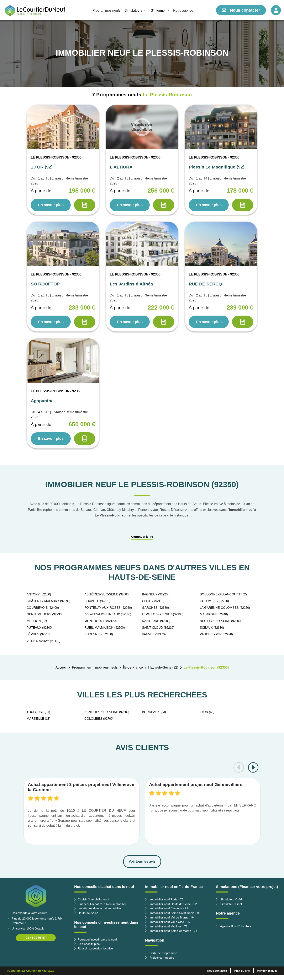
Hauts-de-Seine (88, 913)
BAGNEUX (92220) (155, 594)
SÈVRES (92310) (39, 634)
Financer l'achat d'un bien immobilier (102, 904)
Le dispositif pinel (89, 943)
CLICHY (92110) (153, 601)
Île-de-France (133, 667)
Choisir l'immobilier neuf (93, 899)
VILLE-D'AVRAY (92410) (43, 641)
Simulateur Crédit (231, 899)
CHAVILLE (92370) (97, 601)
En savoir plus (51, 205)
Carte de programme (163, 953)
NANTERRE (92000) (156, 621)
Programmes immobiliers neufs (95, 667)
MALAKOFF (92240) (214, 614)
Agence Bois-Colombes (235, 926)
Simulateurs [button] (134, 10)
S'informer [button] (159, 10)
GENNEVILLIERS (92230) (45, 614)
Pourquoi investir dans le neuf (97, 939)
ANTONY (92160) (39, 594)
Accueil (61, 667)
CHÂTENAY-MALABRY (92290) (48, 601)
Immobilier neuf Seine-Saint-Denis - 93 (174, 913)
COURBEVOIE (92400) (43, 607)
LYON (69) (207, 712)
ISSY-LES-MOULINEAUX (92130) (107, 614)
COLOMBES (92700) (214, 601)
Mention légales (267, 970)
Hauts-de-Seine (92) (163, 667)
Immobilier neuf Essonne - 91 (168, 908)
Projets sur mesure (161, 957)
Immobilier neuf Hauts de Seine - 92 (173, 904)
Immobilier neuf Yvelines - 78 (168, 926)
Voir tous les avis (142, 861)
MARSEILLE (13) (38, 718)
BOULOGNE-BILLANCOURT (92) (223, 594)
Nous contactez (217, 970)
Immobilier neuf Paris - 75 (166, 899)
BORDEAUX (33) (154, 712)
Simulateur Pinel (231, 904)
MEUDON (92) (37, 621)
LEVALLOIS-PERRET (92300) (162, 614)
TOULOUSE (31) (38, 712)
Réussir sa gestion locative (95, 948)
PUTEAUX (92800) (40, 627)
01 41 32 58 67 (36, 937)
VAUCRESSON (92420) (216, 634)
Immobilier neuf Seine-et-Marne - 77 (173, 930)
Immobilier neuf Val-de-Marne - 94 (172, 917)
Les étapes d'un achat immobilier (99, 908)
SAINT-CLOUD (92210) (158, 627)
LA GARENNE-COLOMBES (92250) (225, 607)
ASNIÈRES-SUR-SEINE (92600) (107, 594)
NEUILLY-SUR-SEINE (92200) (221, 621)
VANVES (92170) (154, 634)
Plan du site (242, 970)
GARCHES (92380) (155, 607)
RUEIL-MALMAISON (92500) (104, 627)
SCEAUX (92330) (212, 627)
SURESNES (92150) (98, 634)
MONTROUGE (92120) (100, 621)
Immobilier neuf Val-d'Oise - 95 (169, 921)
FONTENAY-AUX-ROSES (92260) (108, 607)
